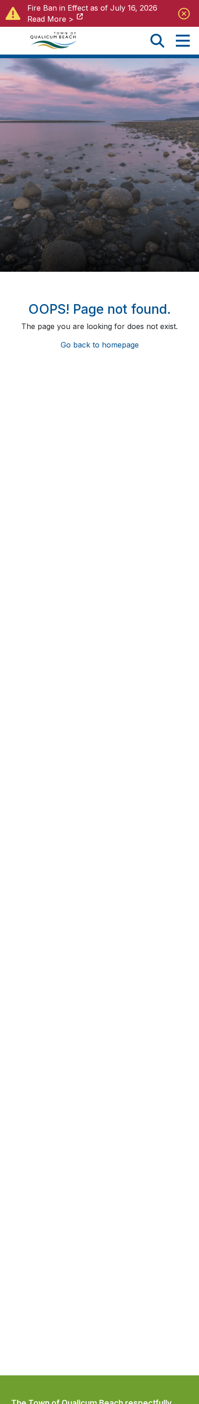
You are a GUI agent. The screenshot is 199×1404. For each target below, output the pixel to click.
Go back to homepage (100, 344)
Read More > (50, 19)
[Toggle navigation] (183, 40)
